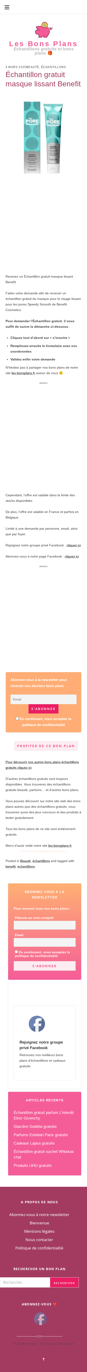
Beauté (32, 67)
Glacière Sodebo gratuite (35, 1126)
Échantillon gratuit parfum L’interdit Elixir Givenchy (44, 1115)
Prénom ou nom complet (34, 918)
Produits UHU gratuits (33, 1165)
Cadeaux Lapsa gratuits (34, 1143)
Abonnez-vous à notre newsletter (39, 1214)
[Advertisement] (43, 219)
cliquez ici (74, 545)
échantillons (53, 67)
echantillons (26, 866)
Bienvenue (39, 1223)
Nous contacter (39, 1239)
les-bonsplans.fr (23, 373)
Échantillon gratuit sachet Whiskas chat (44, 1154)
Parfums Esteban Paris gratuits (41, 1135)
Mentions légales (39, 1231)
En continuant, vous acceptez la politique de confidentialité (42, 954)
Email (19, 935)
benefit (11, 866)
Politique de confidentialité (39, 1248)
